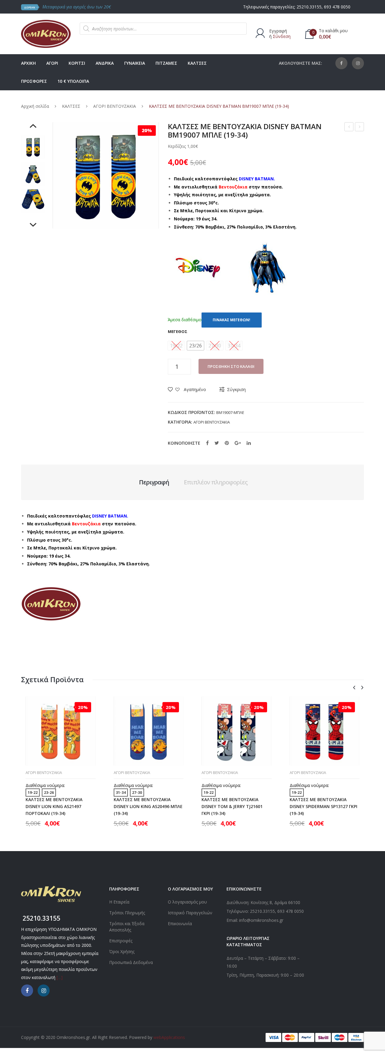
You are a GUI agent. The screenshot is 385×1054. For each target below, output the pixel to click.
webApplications (169, 1037)
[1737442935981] (33, 147)
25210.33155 (309, 7)
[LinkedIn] (249, 442)
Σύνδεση (282, 36)
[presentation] (354, 687)
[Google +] (238, 442)
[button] (195, 345)
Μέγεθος (177, 331)
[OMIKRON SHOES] (46, 33)
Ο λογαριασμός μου (187, 902)
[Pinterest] (227, 442)
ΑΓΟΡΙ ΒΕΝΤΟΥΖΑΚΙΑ (114, 106)
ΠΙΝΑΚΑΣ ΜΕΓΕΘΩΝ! (231, 319)
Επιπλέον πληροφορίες (216, 482)
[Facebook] (341, 63)
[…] (60, 977)
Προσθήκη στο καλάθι (231, 366)
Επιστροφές (120, 941)
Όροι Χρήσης (121, 951)
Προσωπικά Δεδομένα (131, 962)
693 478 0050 (337, 7)
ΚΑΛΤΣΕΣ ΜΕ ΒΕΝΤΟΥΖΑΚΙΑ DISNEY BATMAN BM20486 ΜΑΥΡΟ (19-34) (359, 127)
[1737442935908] (33, 201)
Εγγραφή (278, 31)
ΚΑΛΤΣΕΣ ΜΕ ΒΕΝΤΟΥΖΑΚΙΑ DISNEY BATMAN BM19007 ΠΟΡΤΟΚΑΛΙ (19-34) (349, 127)
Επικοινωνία (180, 923)
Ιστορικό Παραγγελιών (190, 913)
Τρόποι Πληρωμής (127, 913)
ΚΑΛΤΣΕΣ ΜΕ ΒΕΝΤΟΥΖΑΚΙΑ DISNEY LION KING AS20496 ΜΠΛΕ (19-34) (148, 806)
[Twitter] (216, 442)
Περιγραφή (154, 482)
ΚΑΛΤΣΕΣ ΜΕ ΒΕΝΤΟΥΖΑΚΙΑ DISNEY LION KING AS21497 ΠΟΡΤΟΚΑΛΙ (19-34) (54, 806)
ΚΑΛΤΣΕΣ (71, 106)
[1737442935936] (33, 174)
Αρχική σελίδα (35, 106)
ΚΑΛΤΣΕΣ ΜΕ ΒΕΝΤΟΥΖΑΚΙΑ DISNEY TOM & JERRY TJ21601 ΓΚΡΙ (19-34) (232, 806)
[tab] (154, 482)
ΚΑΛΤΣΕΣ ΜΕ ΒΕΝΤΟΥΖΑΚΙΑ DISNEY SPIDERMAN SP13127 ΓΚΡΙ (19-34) (323, 806)
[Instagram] (358, 63)
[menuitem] (28, 63)
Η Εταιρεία (119, 902)
